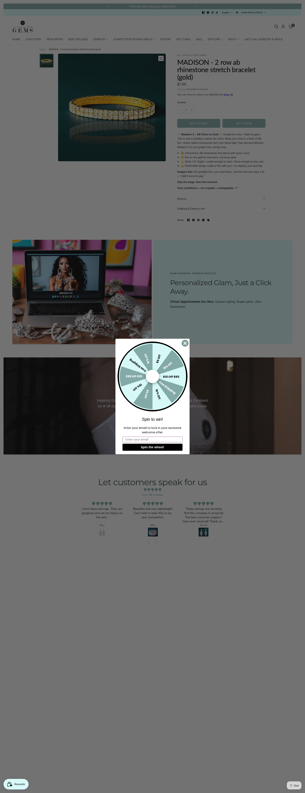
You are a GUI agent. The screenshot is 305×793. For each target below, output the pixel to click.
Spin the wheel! (152, 447)
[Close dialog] (185, 343)
